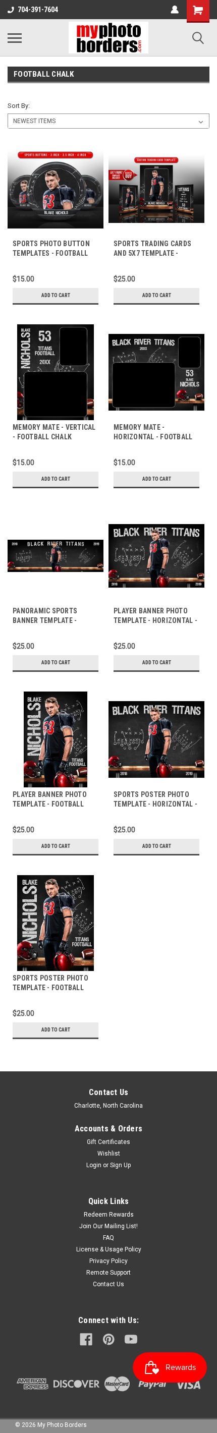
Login (93, 1165)
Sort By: (19, 105)
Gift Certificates (108, 1141)
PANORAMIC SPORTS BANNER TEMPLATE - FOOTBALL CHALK (45, 620)
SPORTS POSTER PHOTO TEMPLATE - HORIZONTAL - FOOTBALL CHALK (155, 804)
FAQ (108, 1237)
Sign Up (120, 1165)
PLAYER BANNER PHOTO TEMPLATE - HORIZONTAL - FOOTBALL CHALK (155, 620)
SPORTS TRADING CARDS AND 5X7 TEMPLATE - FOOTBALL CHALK (152, 253)
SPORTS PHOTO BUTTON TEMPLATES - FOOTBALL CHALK (51, 253)
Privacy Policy (108, 1261)
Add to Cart (55, 295)
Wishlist (108, 1153)
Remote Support (108, 1272)
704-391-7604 (38, 10)
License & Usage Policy (108, 1249)
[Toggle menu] (15, 38)
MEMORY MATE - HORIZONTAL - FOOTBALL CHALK (153, 436)
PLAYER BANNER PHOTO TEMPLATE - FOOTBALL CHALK (50, 804)
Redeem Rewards (109, 1214)
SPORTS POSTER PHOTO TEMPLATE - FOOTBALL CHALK (50, 987)
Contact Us (108, 1284)
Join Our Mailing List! (108, 1226)
